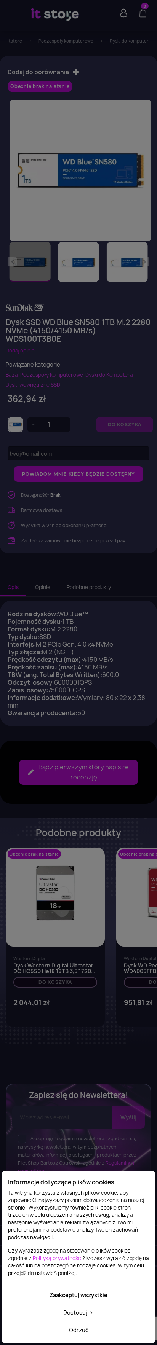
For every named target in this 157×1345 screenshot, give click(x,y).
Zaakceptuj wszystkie (78, 1295)
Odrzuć (78, 1330)
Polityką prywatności (57, 1258)
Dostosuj (75, 1312)
